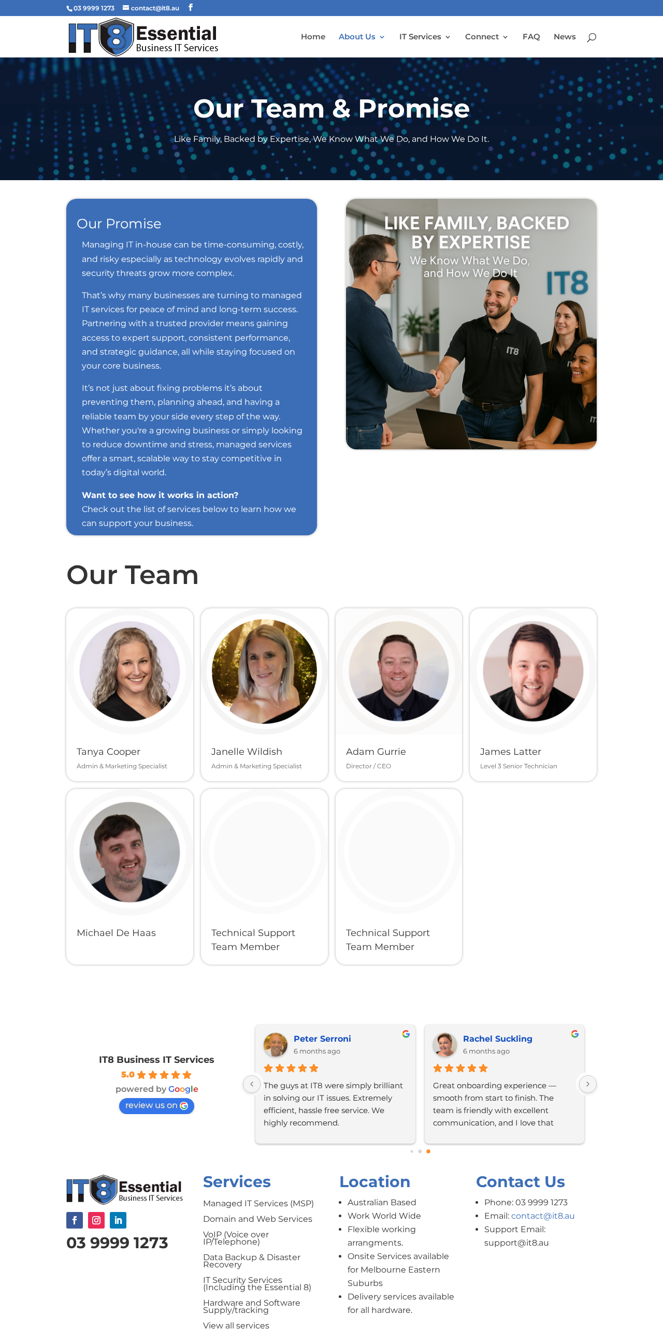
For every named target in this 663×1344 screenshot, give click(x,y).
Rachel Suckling (497, 1039)
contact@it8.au (543, 1216)
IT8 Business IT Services (156, 1059)
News (565, 37)
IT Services (420, 37)
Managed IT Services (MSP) (258, 1204)
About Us (357, 37)
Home (313, 37)
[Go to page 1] (420, 1151)
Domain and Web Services (257, 1220)
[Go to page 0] (411, 1151)
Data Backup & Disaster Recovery (251, 1261)
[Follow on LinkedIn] (118, 1220)
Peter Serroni (322, 1039)
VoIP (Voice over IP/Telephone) (236, 1239)
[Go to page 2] (428, 1151)
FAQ (531, 37)
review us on (151, 1105)
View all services (236, 1326)
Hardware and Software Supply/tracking (251, 1307)
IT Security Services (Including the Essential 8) (257, 1284)
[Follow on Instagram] (96, 1220)
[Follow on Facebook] (74, 1220)
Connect (482, 37)
